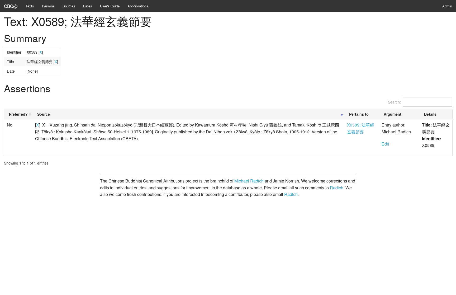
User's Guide (110, 5)
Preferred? (18, 114)
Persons (48, 5)
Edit (385, 144)
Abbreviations (137, 5)
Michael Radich (249, 181)
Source (43, 114)
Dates (87, 5)
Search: (394, 102)
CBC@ (11, 6)
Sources (69, 5)
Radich (336, 188)
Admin (447, 5)
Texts (30, 5)
